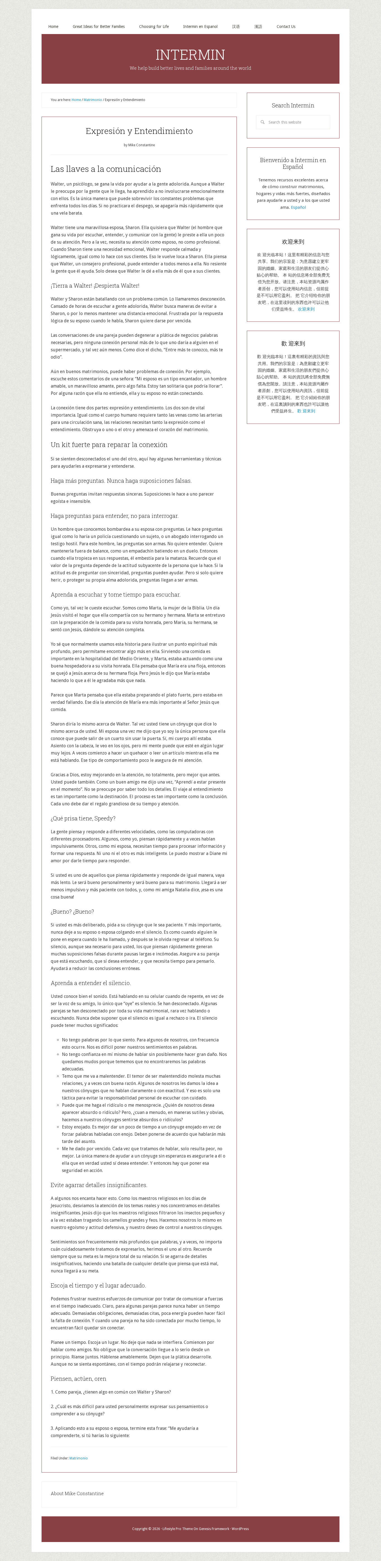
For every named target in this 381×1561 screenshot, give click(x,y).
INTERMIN (190, 54)
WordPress (240, 1529)
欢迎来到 (306, 309)
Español (298, 207)
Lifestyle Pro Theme (178, 1529)
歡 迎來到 (306, 411)
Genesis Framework (214, 1529)
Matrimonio (78, 1458)
